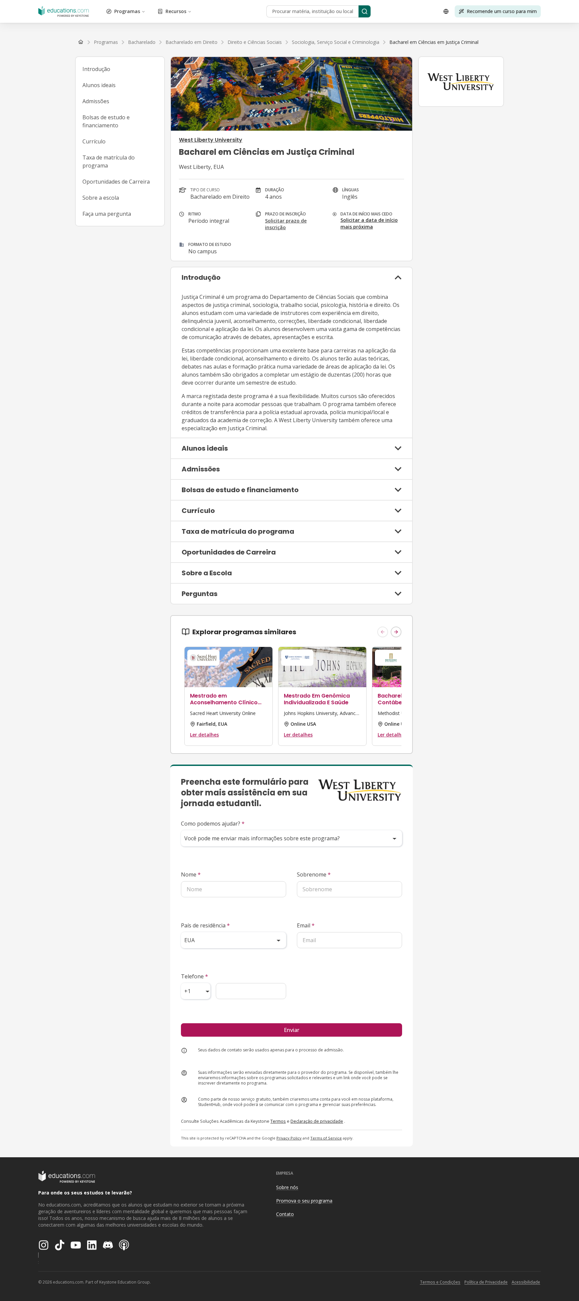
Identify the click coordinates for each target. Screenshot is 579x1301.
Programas (127, 11)
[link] (433, 42)
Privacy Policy (289, 1138)
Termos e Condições (440, 1282)
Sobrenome (314, 874)
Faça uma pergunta (106, 213)
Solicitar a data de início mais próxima (369, 223)
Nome (191, 874)
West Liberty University (210, 140)
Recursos (176, 11)
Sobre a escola (100, 197)
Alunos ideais (99, 85)
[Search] (365, 11)
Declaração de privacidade (317, 1121)
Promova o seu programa (304, 1200)
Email (306, 925)
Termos (278, 1121)
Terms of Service (326, 1138)
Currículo (94, 141)
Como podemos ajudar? (213, 823)
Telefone (194, 976)
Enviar (291, 1030)
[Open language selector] (446, 11)
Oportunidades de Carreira (116, 181)
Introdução (96, 69)
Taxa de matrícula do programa (108, 161)
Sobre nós (287, 1187)
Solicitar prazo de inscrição (286, 224)
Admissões (95, 101)
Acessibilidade (526, 1282)
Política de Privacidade (486, 1282)
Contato (285, 1214)
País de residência (205, 925)
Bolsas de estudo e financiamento (106, 121)
